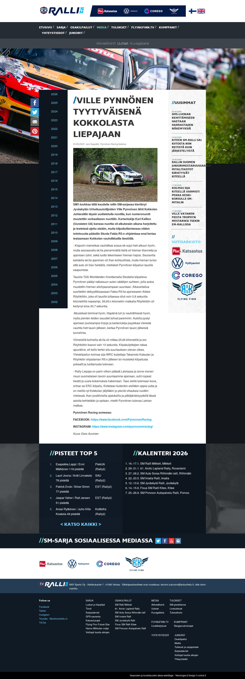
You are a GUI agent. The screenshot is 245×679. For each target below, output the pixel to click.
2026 (54, 94)
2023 (54, 120)
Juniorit (76, 33)
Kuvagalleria (139, 43)
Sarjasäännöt (92, 612)
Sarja (61, 27)
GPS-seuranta (93, 616)
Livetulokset (176, 608)
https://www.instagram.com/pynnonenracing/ (122, 426)
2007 (54, 258)
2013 (54, 206)
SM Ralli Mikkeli (123, 604)
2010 (54, 232)
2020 (54, 146)
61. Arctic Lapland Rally (127, 608)
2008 (54, 250)
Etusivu (45, 27)
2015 (54, 189)
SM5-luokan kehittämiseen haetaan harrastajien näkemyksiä (183, 121)
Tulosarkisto (176, 612)
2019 (54, 154)
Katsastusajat (93, 620)
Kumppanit (168, 27)
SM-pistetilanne (178, 604)
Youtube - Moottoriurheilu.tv (53, 618)
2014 (54, 198)
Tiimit (88, 608)
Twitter (42, 610)
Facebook (44, 606)
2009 (54, 241)
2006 (54, 267)
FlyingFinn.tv (142, 27)
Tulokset (119, 27)
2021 (54, 137)
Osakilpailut (81, 27)
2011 (54, 224)
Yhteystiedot (53, 33)
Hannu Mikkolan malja (97, 628)
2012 (54, 215)
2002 (54, 302)
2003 (54, 293)
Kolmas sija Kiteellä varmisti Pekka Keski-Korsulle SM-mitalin (186, 195)
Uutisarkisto (186, 242)
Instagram (44, 614)
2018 (54, 163)
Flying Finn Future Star (98, 624)
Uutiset (122, 43)
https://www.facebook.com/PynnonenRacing (121, 419)
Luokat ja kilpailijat (95, 604)
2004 (54, 284)
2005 (54, 276)
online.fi (202, 675)
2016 (54, 181)
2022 (54, 129)
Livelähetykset (158, 625)
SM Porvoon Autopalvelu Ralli (130, 628)
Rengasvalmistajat (183, 625)
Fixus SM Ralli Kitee (125, 624)
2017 (54, 172)
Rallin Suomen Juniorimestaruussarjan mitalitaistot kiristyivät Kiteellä (191, 169)
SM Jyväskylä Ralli (125, 620)
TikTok (42, 622)
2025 (54, 103)
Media (102, 27)
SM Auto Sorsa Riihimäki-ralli (130, 612)
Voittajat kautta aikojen (97, 632)
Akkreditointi (106, 43)
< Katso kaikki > (80, 524)
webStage (168, 675)
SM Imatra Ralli (123, 616)
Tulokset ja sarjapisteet (187, 647)
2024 (54, 111)
